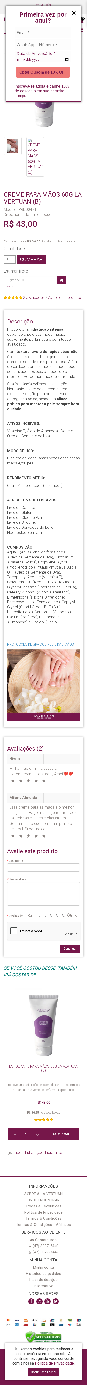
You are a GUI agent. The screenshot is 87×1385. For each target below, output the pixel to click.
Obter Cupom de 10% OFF (43, 72)
